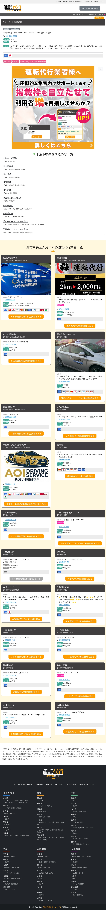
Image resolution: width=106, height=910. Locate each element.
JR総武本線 (8, 166)
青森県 (5, 805)
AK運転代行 (8, 587)
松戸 (46, 822)
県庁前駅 (41, 225)
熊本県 (73, 870)
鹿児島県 (74, 887)
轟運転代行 (62, 257)
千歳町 (86, 839)
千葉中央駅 (27, 209)
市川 (53, 822)
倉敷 (44, 867)
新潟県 (73, 798)
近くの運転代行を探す (25, 784)
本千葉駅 (11, 177)
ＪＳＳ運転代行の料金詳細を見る (26, 656)
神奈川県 (40, 835)
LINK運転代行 (9, 705)
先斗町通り (16, 867)
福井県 (73, 814)
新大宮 (7, 884)
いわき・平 (17, 835)
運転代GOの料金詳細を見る (80, 476)
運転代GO (61, 444)
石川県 (73, 809)
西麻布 (41, 830)
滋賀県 (5, 859)
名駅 (77, 844)
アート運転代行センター (68, 512)
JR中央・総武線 (10, 158)
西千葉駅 (6, 161)
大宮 (40, 817)
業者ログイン (59, 784)
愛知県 (73, 842)
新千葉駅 (12, 209)
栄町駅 (27, 225)
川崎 (49, 837)
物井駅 (23, 169)
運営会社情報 (72, 784)
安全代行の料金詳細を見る (79, 578)
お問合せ (48, 784)
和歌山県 (6, 887)
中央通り (76, 828)
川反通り (8, 824)
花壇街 (47, 830)
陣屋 (27, 835)
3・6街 (20, 800)
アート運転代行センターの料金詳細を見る (80, 543)
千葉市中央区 (15, 29)
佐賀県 (73, 859)
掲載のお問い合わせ (86, 784)
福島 (23, 835)
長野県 (73, 825)
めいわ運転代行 (10, 334)
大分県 (73, 876)
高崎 (44, 811)
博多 (74, 856)
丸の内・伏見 (84, 844)
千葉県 (89, 14)
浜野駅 (22, 185)
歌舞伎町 (40, 832)
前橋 (40, 811)
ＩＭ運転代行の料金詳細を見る (26, 578)
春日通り (80, 822)
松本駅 (92, 828)
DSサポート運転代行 (12, 22)
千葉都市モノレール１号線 (15, 221)
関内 (44, 837)
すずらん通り (7, 802)
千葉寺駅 (14, 217)
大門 (14, 802)
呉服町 (75, 839)
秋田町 (41, 884)
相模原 (62, 837)
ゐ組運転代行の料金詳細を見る (79, 731)
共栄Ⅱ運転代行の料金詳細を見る (26, 433)
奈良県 (5, 881)
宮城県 (5, 816)
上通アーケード (78, 873)
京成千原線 (8, 213)
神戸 (16, 878)
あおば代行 (62, 665)
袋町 (87, 828)
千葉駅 (12, 161)
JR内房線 (7, 181)
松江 (40, 862)
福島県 (5, 833)
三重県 (5, 854)
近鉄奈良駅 (14, 884)
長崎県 (73, 865)
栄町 (38, 824)
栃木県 (39, 803)
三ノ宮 (7, 878)
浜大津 (7, 862)
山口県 (39, 876)
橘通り (82, 884)
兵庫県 (5, 876)
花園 (25, 800)
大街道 (41, 895)
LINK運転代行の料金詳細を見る (26, 734)
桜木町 (75, 806)
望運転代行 (8, 665)
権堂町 (82, 828)
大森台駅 (20, 217)
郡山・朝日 (9, 835)
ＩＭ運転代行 (9, 552)
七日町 (7, 830)
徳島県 (39, 881)
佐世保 (79, 867)
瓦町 (40, 889)
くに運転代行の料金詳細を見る (79, 656)
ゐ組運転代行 (63, 705)
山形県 (5, 827)
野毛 (40, 837)
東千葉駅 (11, 169)
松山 (74, 895)
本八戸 (7, 808)
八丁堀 (41, 873)
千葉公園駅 (28, 232)
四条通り (8, 867)
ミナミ (11, 873)
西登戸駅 (6, 209)
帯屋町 (41, 900)
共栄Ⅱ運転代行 (9, 407)
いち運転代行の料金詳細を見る (79, 436)
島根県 (39, 859)
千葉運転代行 (63, 587)
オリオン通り (43, 806)
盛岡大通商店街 (10, 813)
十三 (16, 873)
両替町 (81, 839)
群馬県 (39, 809)
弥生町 (47, 856)
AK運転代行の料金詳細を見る (26, 618)
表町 (49, 867)
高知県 (39, 898)
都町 (74, 878)
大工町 (41, 800)
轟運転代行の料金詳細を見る (79, 325)
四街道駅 (17, 169)
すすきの (8, 800)
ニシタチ (76, 884)
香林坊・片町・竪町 (79, 811)
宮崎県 (73, 881)
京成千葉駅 (19, 209)
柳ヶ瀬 (75, 833)
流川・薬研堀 (49, 873)
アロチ (11, 889)
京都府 (5, 865)
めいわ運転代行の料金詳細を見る (26, 360)
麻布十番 (59, 830)
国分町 (7, 819)
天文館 (75, 889)
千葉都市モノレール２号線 (15, 229)
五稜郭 (19, 802)
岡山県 (39, 865)
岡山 (40, 867)
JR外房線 (7, 174)
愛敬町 (75, 862)
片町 (74, 817)
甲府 (74, 822)
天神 (82, 856)
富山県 (73, 803)
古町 (74, 800)
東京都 (39, 827)
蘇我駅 (17, 177)
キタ (6, 873)
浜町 (84, 867)
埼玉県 (39, 814)
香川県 (39, 887)
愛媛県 (39, 892)
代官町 (45, 862)
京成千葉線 (8, 205)
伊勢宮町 (52, 862)
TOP (13, 784)
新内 (6, 889)
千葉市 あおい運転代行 (14, 444)
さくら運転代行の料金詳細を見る (26, 536)
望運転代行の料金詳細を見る (26, 692)
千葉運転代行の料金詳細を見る (79, 621)
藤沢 (44, 840)
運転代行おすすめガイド (80, 14)
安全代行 (61, 552)
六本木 (52, 830)
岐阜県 (73, 831)
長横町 (13, 808)
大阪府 (5, 870)
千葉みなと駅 (8, 193)
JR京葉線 (7, 189)
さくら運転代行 (10, 512)
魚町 (20, 878)
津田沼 (62, 822)
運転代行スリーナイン (67, 334)
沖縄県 (73, 892)
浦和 (49, 817)
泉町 (50, 806)
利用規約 (39, 784)
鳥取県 (39, 854)
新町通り (19, 808)
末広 (24, 802)
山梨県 (73, 820)
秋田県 (5, 822)
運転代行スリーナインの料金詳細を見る (80, 398)
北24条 (14, 800)
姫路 (12, 878)
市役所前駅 (16, 225)
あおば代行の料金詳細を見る (79, 696)
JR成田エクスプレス (12, 197)
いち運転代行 (63, 407)
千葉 (57, 822)
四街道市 (6, 29)
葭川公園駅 (34, 225)
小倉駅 (88, 856)
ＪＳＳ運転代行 (10, 630)
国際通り (80, 895)
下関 (40, 878)
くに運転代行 (63, 630)
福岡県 (73, 854)
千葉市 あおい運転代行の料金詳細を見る (26, 503)
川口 (44, 817)
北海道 (5, 798)
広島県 (39, 870)
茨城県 (39, 798)
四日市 (7, 856)
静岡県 (73, 836)
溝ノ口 (39, 840)
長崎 (74, 867)
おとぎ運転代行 (10, 257)
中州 (78, 856)
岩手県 (5, 811)
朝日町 (41, 856)
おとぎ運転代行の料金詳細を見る (26, 316)
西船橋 (41, 822)
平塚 (53, 837)
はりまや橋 (48, 900)
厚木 (57, 837)
